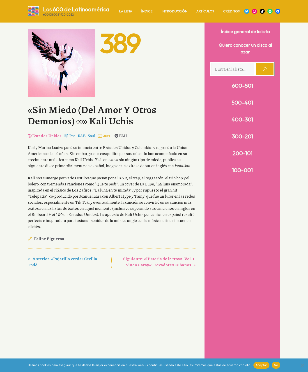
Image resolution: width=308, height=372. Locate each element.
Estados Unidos (47, 135)
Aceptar (261, 365)
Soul (91, 135)
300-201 (242, 136)
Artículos (205, 11)
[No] (302, 365)
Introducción (174, 11)
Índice (146, 11)
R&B (82, 135)
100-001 (242, 170)
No (276, 365)
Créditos (231, 11)
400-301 (242, 119)
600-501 (242, 85)
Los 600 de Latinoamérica (76, 9)
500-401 (242, 102)
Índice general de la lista (245, 31)
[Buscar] (265, 69)
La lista (125, 11)
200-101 (242, 153)
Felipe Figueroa (49, 239)
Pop (72, 135)
